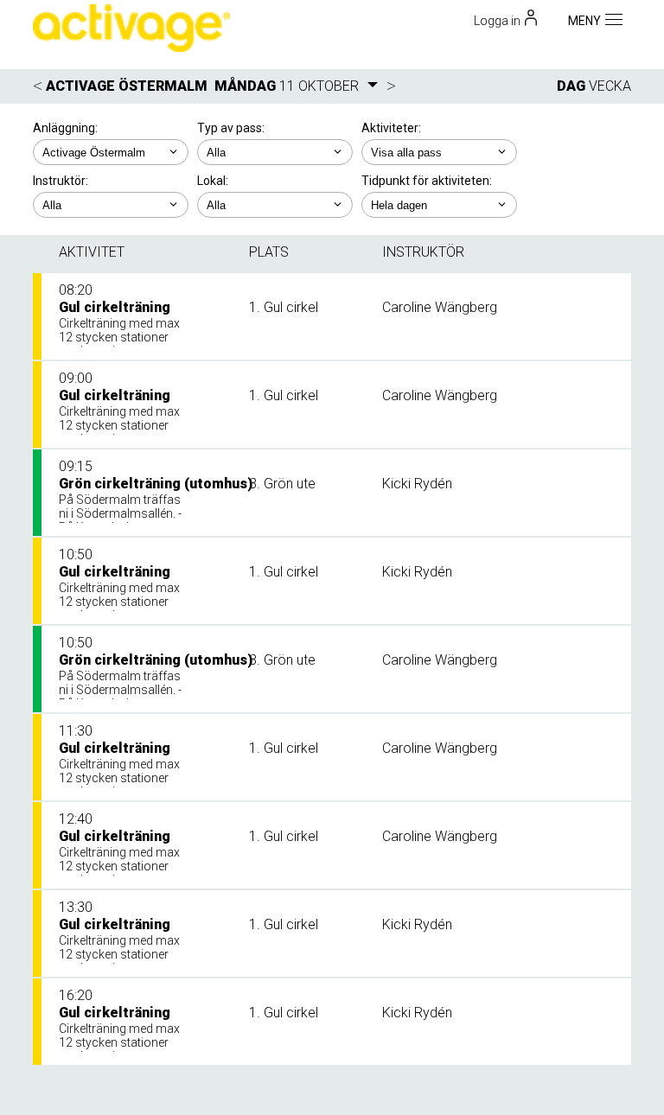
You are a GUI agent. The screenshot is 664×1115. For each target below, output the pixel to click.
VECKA (610, 86)
